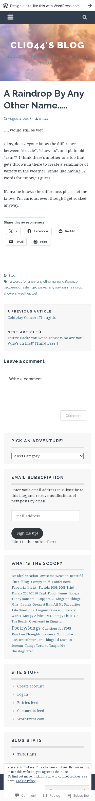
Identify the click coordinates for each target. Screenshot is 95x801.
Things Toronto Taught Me (45, 645)
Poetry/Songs (26, 628)
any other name (49, 281)
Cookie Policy (25, 781)
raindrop (75, 287)
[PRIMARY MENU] (10, 17)
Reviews (49, 634)
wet (34, 293)
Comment (74, 415)
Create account (30, 686)
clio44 (43, 119)
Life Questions (23, 610)
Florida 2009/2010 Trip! (29, 593)
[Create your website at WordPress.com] (47, 5)
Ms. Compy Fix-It (59, 616)
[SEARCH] (85, 17)
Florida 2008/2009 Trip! (56, 587)
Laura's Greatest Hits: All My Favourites (50, 604)
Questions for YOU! (56, 628)
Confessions (61, 582)
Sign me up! (27, 533)
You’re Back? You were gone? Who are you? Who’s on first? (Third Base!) (46, 338)
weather (24, 293)
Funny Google (68, 593)
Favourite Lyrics (24, 587)
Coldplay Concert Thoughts (32, 314)
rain (65, 287)
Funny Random (23, 599)
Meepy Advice (33, 616)
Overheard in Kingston (46, 621)
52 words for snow (21, 281)
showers (10, 293)
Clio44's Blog (47, 45)
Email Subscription (37, 477)
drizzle (23, 287)
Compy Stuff (40, 582)
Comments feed (30, 710)
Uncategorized (22, 651)
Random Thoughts (26, 634)
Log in (22, 694)
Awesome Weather (54, 576)
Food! (52, 593)
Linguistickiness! (48, 610)
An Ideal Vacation (25, 576)
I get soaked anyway (45, 287)
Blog (11, 275)
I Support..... (45, 599)
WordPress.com (30, 719)
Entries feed (28, 702)
